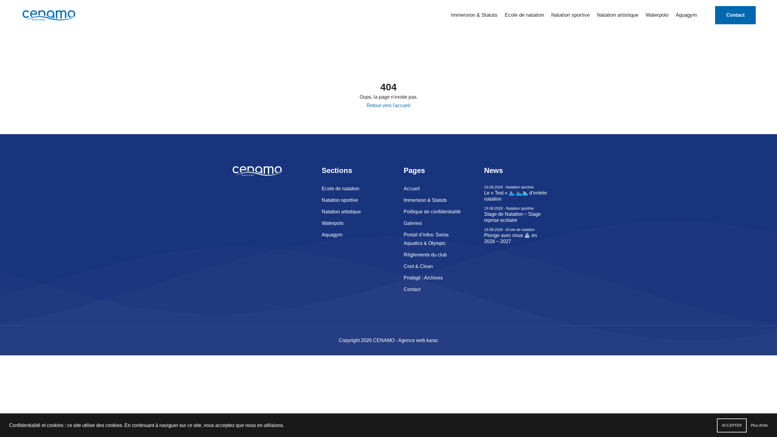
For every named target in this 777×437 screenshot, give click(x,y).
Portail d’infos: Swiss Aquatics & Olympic (426, 239)
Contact (735, 15)
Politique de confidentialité (432, 211)
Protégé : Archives (423, 277)
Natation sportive (570, 15)
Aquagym (686, 15)
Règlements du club (425, 254)
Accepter (732, 425)
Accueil (412, 188)
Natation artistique (617, 15)
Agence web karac (418, 340)
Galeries (413, 223)
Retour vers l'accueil (388, 105)
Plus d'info (759, 425)
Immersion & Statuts (474, 15)
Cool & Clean (418, 266)
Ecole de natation (524, 15)
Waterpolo (657, 15)
